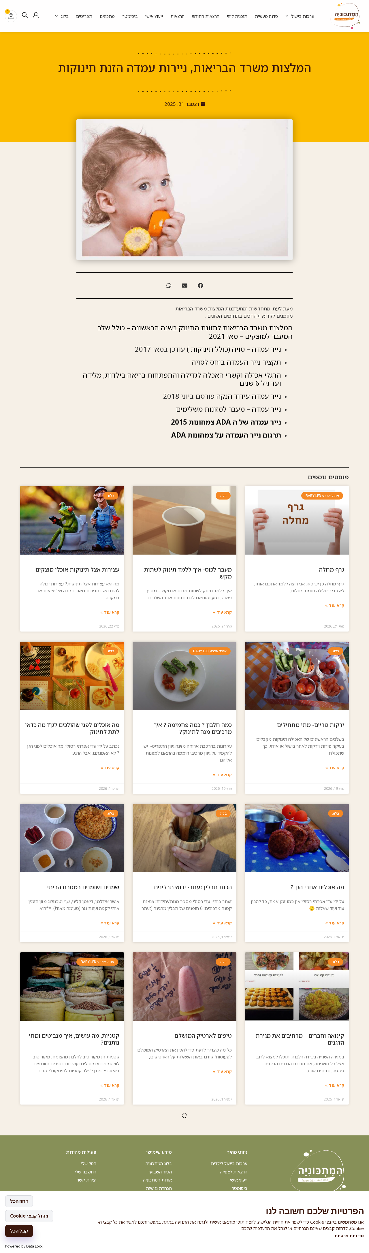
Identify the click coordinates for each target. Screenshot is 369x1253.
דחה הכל (19, 1201)
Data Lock (34, 1246)
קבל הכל (19, 1231)
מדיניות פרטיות (349, 1235)
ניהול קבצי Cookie (29, 1216)
